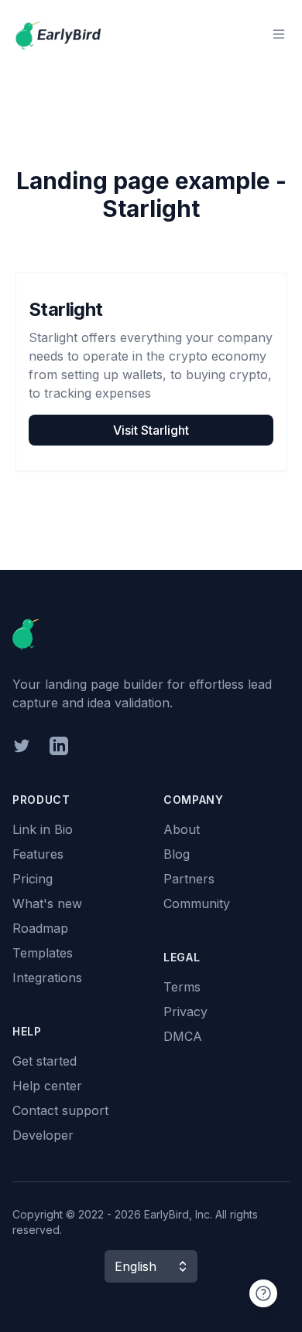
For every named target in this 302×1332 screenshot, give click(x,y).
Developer (43, 1135)
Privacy (185, 1011)
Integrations (47, 977)
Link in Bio (42, 829)
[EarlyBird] (58, 34)
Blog (176, 854)
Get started (44, 1061)
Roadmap (40, 928)
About (181, 829)
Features (37, 854)
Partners (188, 878)
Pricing (32, 878)
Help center (47, 1085)
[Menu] (278, 34)
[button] (151, 1266)
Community (196, 903)
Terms (182, 987)
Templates (42, 953)
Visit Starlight (151, 430)
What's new (47, 903)
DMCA (182, 1036)
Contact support (60, 1110)
